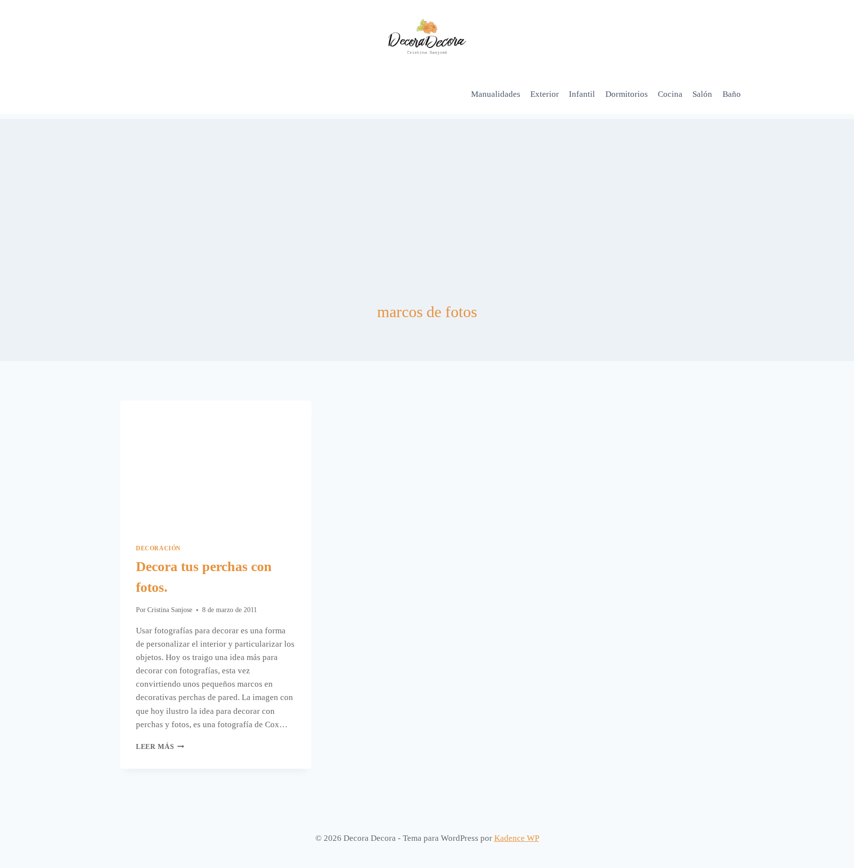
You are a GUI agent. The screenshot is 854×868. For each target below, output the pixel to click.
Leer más (160, 746)
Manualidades (495, 94)
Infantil (582, 94)
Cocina (670, 94)
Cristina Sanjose (169, 610)
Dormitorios (626, 94)
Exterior (544, 94)
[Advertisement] (427, 188)
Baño (732, 94)
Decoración (158, 548)
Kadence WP (516, 838)
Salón (702, 94)
